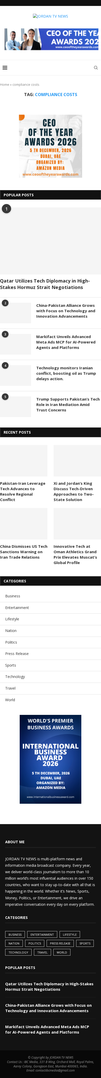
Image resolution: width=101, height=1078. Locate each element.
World (10, 699)
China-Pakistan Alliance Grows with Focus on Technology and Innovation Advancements (65, 311)
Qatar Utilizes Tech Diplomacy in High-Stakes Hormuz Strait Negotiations (45, 284)
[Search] (95, 67)
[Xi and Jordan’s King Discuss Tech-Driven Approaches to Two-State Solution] (77, 460)
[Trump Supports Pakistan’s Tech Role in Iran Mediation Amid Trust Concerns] (15, 406)
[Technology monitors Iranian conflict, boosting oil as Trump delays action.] (15, 375)
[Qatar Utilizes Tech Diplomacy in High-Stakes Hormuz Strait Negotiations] (50, 241)
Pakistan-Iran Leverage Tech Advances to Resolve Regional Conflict (22, 491)
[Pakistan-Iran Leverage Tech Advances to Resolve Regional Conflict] (23, 460)
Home (4, 84)
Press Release (17, 653)
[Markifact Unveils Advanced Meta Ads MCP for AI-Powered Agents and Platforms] (15, 344)
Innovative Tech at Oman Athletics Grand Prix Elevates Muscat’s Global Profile (75, 554)
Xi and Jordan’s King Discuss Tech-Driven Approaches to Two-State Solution (74, 491)
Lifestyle (12, 618)
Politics (11, 642)
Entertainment (17, 607)
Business (12, 595)
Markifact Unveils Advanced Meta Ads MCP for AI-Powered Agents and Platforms (66, 342)
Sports (10, 665)
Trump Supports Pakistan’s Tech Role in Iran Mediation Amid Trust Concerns (68, 404)
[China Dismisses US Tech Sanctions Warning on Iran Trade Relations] (23, 524)
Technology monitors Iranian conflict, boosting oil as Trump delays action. (66, 373)
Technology (15, 676)
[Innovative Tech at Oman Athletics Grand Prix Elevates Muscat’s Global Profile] (77, 524)
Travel (10, 688)
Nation (11, 630)
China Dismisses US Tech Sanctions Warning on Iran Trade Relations (23, 552)
